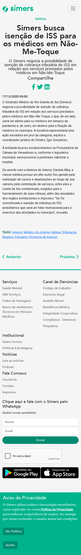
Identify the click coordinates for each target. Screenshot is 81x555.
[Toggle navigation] (73, 8)
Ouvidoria (9, 379)
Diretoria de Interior (43, 237)
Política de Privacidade (57, 509)
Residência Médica (56, 307)
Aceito (10, 545)
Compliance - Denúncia (59, 320)
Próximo (68, 256)
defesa (56, 232)
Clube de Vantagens (16, 301)
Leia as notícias (13, 361)
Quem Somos (12, 342)
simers (20, 8)
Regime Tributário (15, 237)
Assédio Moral (53, 301)
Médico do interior (37, 232)
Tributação (69, 232)
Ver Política (13, 531)
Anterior (13, 256)
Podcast (8, 367)
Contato (8, 386)
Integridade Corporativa (60, 313)
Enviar (40, 440)
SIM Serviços (11, 294)
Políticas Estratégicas (17, 348)
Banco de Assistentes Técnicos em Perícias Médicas (17, 312)
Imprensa (9, 392)
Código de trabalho (57, 288)
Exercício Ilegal (53, 294)
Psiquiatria (50, 326)
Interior (17, 232)
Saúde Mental (12, 288)
